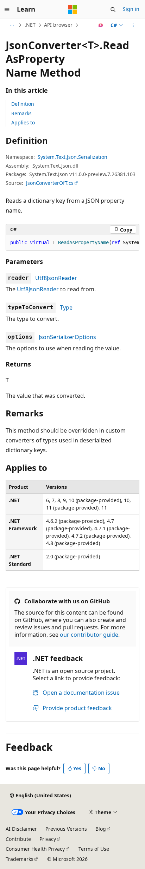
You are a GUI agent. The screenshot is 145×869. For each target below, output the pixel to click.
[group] (72, 243)
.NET (30, 24)
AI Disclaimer (21, 828)
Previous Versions (66, 828)
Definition (22, 103)
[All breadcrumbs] (12, 25)
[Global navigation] (7, 9)
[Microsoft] (72, 9)
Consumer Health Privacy (35, 848)
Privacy (47, 839)
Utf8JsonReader (56, 278)
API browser (58, 24)
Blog (100, 828)
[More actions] (133, 25)
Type (66, 307)
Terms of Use (93, 848)
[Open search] (113, 9)
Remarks (21, 113)
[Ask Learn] (101, 25)
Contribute (18, 839)
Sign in (131, 9)
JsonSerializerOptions (67, 337)
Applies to (23, 122)
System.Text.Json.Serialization (72, 157)
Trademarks (19, 859)
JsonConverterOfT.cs (50, 183)
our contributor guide (89, 634)
